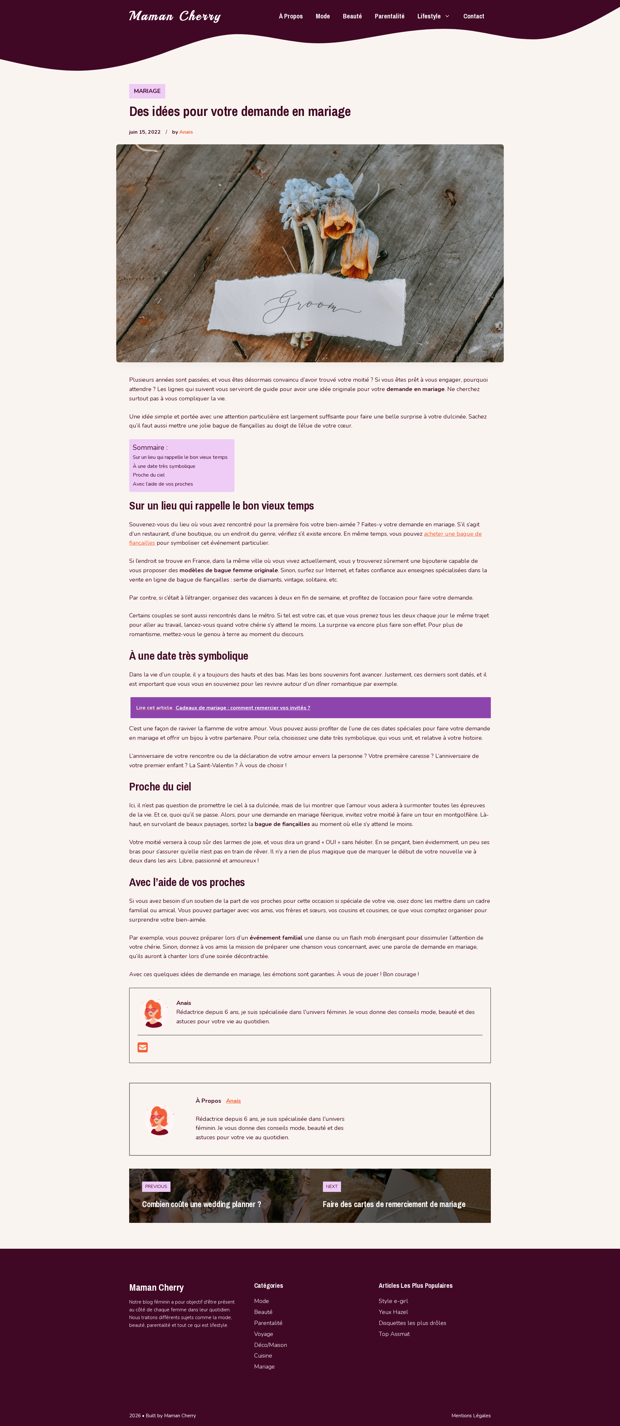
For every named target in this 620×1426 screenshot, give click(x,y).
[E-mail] (143, 1050)
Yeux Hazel (393, 1312)
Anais (186, 132)
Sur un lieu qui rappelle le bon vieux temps (180, 457)
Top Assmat (394, 1334)
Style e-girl (393, 1301)
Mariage (147, 91)
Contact (473, 16)
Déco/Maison (270, 1345)
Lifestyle (429, 16)
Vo (257, 1334)
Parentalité (390, 16)
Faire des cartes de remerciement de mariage (394, 1204)
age (268, 1334)
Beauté (352, 16)
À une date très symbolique (164, 466)
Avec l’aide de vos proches (163, 484)
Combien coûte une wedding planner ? (201, 1204)
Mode (323, 16)
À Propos (291, 16)
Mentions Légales (471, 1415)
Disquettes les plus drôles (412, 1323)
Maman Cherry (175, 16)
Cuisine (263, 1355)
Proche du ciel (149, 475)
